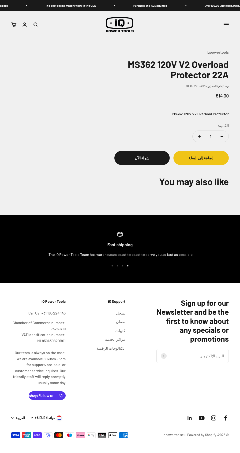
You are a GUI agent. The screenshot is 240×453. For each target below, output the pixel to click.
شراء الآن (142, 158)
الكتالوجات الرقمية (111, 348)
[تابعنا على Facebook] (225, 418)
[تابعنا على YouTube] (202, 418)
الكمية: (223, 125)
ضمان (120, 321)
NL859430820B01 (51, 340)
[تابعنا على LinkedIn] (190, 418)
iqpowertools (218, 52)
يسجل (120, 313)
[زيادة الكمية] (199, 136)
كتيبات (120, 330)
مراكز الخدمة (115, 339)
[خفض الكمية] (222, 136)
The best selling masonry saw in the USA (74, 5)
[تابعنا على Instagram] (213, 418)
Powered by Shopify (201, 435)
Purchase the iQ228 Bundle (154, 5)
